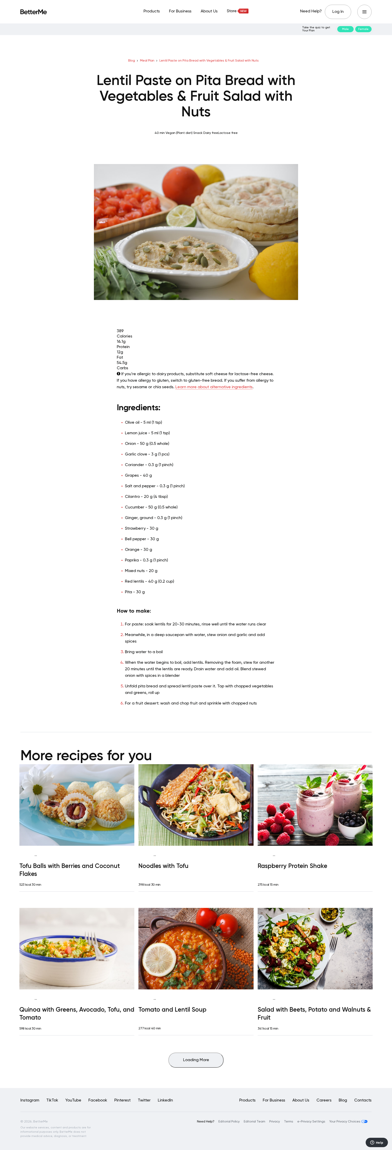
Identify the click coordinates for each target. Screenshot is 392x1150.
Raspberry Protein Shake (292, 866)
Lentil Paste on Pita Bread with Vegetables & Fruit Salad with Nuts (209, 60)
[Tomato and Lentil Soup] (195, 948)
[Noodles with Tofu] (195, 805)
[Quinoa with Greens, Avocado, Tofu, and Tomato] (76, 948)
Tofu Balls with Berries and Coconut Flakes (69, 870)
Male (345, 29)
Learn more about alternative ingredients (214, 387)
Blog (131, 60)
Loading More (196, 1060)
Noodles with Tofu (163, 866)
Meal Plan (147, 60)
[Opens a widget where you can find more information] (376, 1143)
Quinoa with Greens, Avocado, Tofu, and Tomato (76, 1014)
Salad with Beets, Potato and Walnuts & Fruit (314, 1014)
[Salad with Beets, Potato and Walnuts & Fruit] (315, 948)
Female (363, 29)
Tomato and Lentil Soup (172, 1010)
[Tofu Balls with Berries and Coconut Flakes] (76, 805)
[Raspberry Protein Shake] (315, 805)
